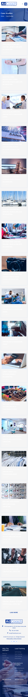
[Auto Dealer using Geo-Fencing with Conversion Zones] (14, 101)
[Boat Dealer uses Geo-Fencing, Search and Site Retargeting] (14, 198)
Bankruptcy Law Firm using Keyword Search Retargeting (11, 179)
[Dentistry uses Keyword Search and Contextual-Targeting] (14, 426)
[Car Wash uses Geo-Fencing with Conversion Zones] (14, 328)
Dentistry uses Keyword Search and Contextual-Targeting (12, 439)
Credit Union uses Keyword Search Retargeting (10, 374)
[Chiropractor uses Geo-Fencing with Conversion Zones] (14, 296)
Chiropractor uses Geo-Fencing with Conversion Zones (12, 309)
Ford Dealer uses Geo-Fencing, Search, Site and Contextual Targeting (12, 601)
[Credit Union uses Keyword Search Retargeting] (14, 361)
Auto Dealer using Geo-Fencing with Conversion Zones (12, 114)
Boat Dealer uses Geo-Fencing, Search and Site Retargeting (12, 211)
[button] (25, 4)
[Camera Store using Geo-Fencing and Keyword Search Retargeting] (14, 263)
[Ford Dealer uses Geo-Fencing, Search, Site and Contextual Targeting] (14, 588)
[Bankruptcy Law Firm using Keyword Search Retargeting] (14, 166)
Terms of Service (17, 638)
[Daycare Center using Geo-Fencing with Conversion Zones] (14, 393)
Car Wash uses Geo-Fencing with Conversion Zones (12, 341)
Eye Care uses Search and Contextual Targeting (11, 504)
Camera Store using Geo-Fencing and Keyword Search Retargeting (12, 276)
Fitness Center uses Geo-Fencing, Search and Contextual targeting (12, 569)
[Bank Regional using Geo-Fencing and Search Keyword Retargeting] (14, 133)
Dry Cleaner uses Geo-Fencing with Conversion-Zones (11, 471)
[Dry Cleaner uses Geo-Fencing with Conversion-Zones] (14, 458)
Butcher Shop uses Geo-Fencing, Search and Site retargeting (12, 244)
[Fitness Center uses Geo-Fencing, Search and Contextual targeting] (14, 556)
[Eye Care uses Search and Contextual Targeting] (14, 491)
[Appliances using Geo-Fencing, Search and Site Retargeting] (14, 33)
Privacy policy (10, 638)
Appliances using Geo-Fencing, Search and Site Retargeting (12, 47)
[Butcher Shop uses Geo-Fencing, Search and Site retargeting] (14, 231)
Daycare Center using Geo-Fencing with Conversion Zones (11, 406)
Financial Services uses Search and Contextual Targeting (12, 536)
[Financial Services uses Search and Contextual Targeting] (14, 523)
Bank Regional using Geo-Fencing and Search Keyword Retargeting (12, 146)
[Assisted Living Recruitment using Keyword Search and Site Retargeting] (14, 66)
